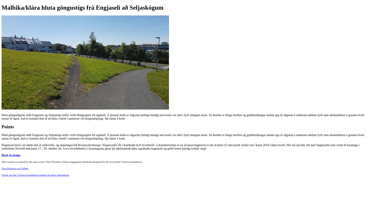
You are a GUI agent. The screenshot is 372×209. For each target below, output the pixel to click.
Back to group (11, 155)
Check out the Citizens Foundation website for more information (35, 175)
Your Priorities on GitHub (15, 168)
